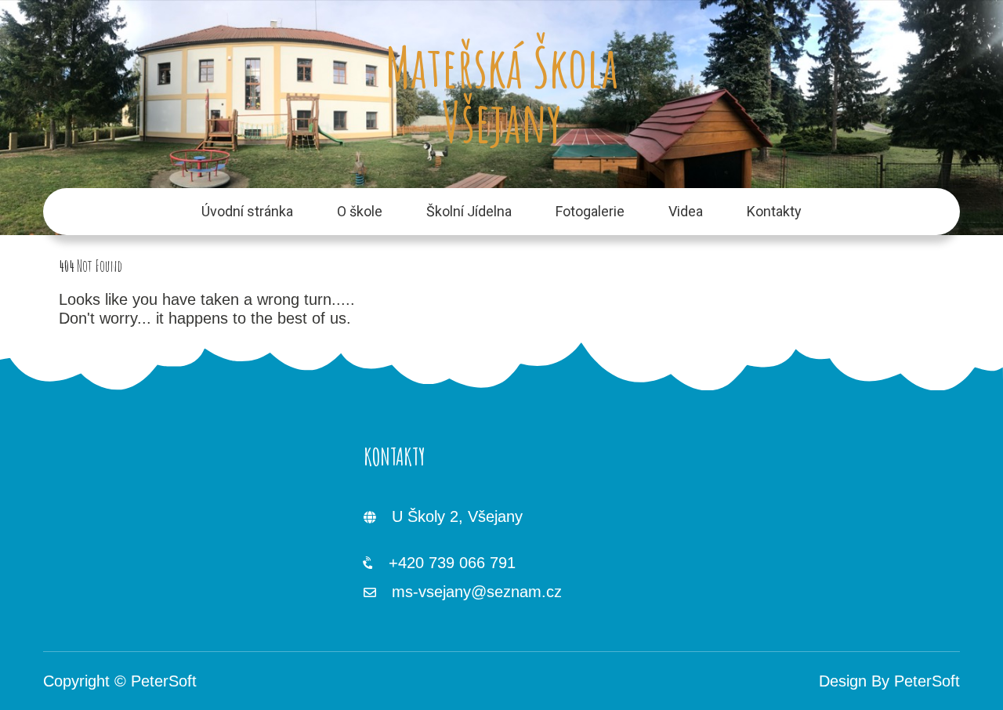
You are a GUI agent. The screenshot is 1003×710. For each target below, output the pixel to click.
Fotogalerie (590, 211)
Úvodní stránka (247, 211)
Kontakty (774, 211)
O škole (359, 211)
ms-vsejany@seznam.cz (477, 591)
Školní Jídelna (469, 211)
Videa (685, 211)
